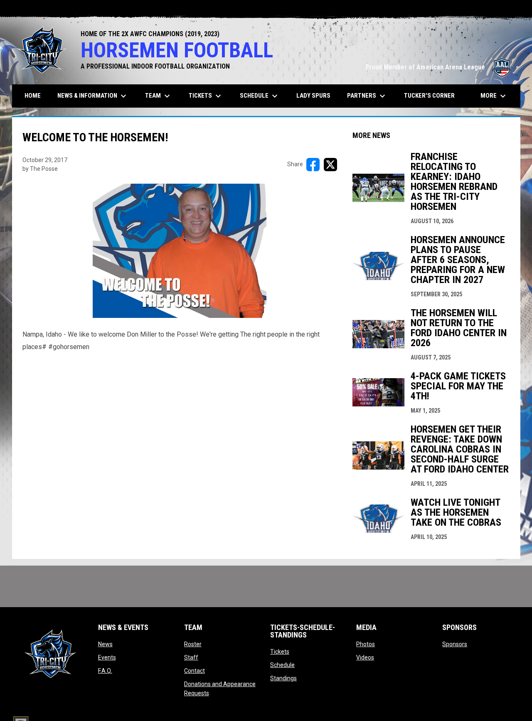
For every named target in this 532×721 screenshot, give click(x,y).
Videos (365, 657)
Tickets (279, 651)
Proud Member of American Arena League (438, 67)
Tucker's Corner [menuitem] (429, 95)
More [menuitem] (494, 96)
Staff (191, 657)
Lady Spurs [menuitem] (313, 95)
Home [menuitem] (33, 95)
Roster (193, 644)
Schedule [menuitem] (260, 96)
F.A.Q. (105, 670)
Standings (283, 678)
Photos (365, 644)
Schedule (282, 665)
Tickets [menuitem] (206, 96)
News (105, 644)
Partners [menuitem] (367, 96)
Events (107, 657)
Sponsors (454, 644)
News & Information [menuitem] (92, 96)
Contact (194, 670)
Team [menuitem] (158, 96)
